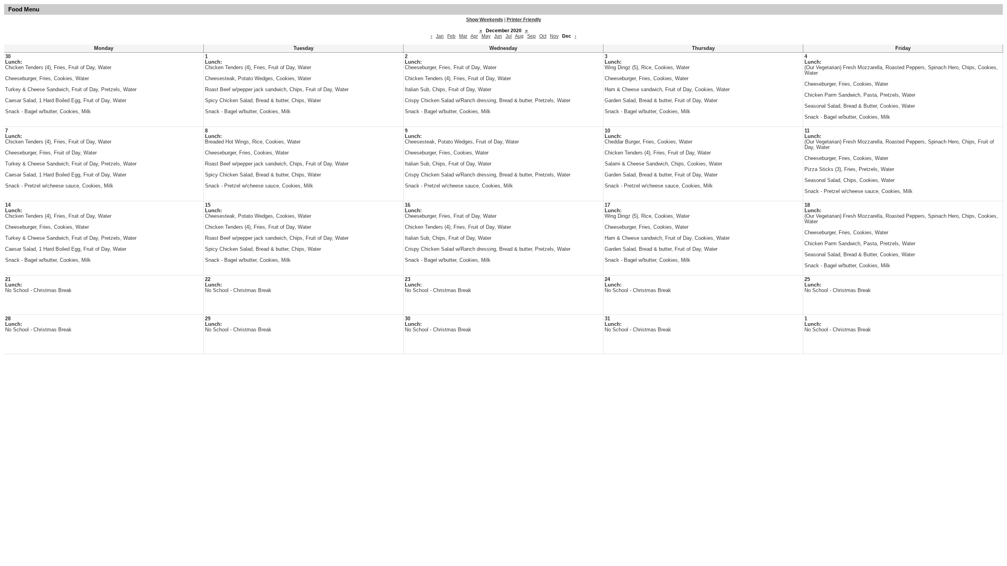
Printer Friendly (524, 19)
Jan (440, 36)
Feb (451, 36)
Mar (463, 36)
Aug (519, 36)
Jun (498, 36)
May (486, 36)
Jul (508, 36)
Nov (554, 36)
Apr (474, 36)
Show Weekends (484, 19)
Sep (531, 36)
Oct (542, 36)
